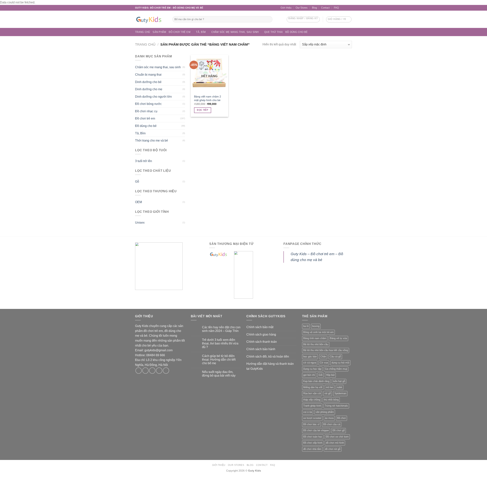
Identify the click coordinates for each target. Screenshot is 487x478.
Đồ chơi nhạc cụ (146, 111)
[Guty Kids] (151, 19)
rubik (339, 387)
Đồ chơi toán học (312, 436)
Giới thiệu (286, 7)
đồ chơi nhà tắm (312, 449)
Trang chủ (142, 32)
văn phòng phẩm (325, 412)
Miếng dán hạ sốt (312, 387)
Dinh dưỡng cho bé (148, 82)
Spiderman (340, 393)
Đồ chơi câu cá (331, 424)
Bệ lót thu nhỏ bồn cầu (315, 344)
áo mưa (329, 418)
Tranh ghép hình (312, 405)
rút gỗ (328, 393)
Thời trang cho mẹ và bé (151, 140)
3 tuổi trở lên (143, 161)
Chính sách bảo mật (259, 327)
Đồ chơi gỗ (339, 430)
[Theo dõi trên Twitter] (152, 370)
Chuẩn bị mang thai (148, 74)
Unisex (140, 222)
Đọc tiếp (202, 110)
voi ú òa (307, 412)
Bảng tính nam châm (314, 338)
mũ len (329, 387)
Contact (325, 7)
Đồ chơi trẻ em (179, 32)
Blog (314, 7)
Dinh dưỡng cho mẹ (148, 89)
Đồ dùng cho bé (296, 32)
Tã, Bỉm (201, 32)
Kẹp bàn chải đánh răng (316, 381)
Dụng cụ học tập (312, 368)
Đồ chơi (341, 418)
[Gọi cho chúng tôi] (350, 7)
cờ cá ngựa (309, 362)
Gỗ (137, 181)
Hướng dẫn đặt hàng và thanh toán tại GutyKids (270, 366)
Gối (320, 375)
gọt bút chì (309, 375)
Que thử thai (273, 32)
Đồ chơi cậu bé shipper (316, 430)
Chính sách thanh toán (261, 341)
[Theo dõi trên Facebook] (343, 7)
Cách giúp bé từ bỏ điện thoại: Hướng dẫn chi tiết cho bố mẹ (219, 359)
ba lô (306, 326)
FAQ (336, 7)
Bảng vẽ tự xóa (338, 338)
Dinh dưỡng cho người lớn (153, 96)
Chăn (323, 356)
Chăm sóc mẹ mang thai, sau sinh (235, 32)
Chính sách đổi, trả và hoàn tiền (267, 356)
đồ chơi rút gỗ (332, 449)
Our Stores (302, 7)
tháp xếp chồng (311, 399)
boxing (315, 326)
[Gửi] (269, 19)
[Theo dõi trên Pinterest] (166, 370)
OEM (138, 202)
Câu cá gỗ (335, 356)
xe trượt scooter (312, 418)
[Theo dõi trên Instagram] (145, 370)
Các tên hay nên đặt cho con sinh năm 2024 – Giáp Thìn (221, 329)
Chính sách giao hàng (261, 334)
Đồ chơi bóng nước (148, 103)
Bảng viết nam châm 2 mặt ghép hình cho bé (207, 98)
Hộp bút (330, 375)
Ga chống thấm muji (336, 368)
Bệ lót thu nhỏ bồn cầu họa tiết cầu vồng (325, 350)
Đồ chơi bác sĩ (311, 424)
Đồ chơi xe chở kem (337, 436)
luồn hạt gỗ (339, 381)
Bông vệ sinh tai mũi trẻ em (318, 332)
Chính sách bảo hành (260, 349)
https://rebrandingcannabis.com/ (2, 477)
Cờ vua (324, 362)
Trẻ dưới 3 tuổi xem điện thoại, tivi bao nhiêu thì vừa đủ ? (220, 343)
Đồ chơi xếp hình (312, 442)
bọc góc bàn (310, 356)
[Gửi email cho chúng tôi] (346, 7)
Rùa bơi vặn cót (312, 393)
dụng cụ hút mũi (340, 362)
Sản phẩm (159, 32)
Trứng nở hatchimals (336, 405)
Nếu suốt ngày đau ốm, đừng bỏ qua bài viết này (219, 373)
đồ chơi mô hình (335, 442)
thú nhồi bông (331, 399)
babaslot (0, 477)
